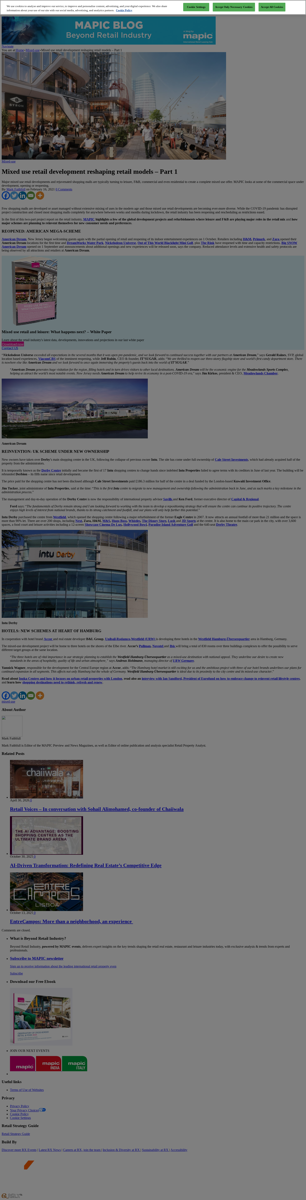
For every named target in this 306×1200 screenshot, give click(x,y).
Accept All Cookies (272, 7)
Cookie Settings (196, 7)
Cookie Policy (124, 10)
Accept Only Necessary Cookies (234, 7)
